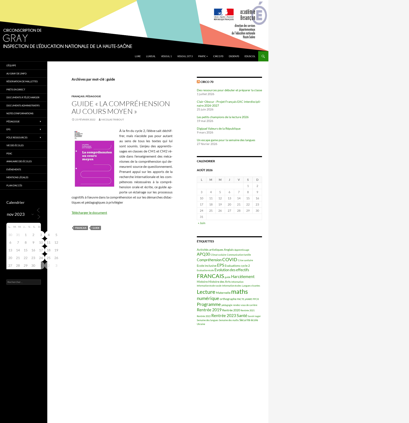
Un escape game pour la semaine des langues (226, 140)
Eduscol (250, 56)
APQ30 (203, 254)
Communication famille (239, 254)
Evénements (13, 169)
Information (237, 281)
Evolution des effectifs (232, 270)
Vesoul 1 (166, 56)
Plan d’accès (14, 185)
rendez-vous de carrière (245, 305)
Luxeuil (151, 56)
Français (78, 96)
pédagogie (227, 305)
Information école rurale (209, 285)
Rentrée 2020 (231, 310)
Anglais (229, 249)
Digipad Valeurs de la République (219, 128)
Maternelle (223, 292)
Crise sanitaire (245, 260)
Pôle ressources (16, 137)
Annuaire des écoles (19, 161)
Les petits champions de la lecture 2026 (223, 117)
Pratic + (203, 56)
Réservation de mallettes (22, 81)
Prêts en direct (15, 89)
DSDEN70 (234, 56)
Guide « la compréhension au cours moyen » (121, 107)
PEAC (9, 153)
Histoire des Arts (219, 281)
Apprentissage (241, 249)
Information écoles (231, 285)
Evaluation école (205, 270)
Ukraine (201, 324)
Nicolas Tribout (112, 119)
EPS (220, 265)
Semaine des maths (229, 320)
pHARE (248, 299)
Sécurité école (248, 320)
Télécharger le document (89, 212)
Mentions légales (17, 177)
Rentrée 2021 (248, 310)
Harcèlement (243, 276)
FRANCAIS (80, 227)
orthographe (228, 299)
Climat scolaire (218, 254)
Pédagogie (93, 96)
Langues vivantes (251, 285)
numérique (208, 298)
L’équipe (11, 65)
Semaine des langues (207, 320)
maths (239, 291)
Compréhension (209, 260)
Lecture (206, 291)
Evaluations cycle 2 (237, 265)
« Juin (201, 223)
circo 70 (206, 82)
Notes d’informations (19, 113)
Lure (138, 56)
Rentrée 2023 (223, 315)
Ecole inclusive (206, 265)
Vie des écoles (15, 145)
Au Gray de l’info (16, 73)
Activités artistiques (210, 249)
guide (95, 227)
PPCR (256, 299)
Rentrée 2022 (204, 316)
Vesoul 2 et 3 (185, 56)
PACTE (240, 299)
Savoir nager (254, 316)
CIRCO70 (218, 56)
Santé (242, 315)
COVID (229, 259)
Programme (209, 304)
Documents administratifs (23, 105)
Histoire (202, 281)
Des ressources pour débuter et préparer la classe (229, 90)
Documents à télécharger (22, 97)
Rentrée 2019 (209, 309)
